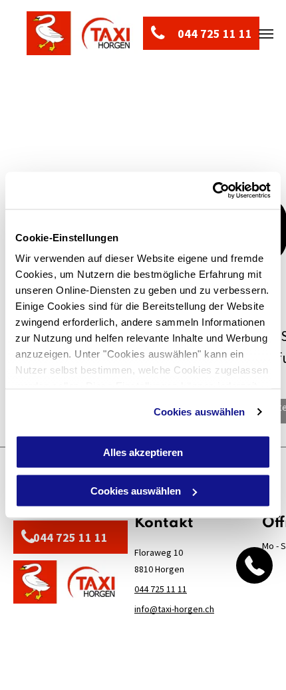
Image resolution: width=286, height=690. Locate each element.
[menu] (266, 34)
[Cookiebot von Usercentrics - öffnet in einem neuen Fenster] (212, 190)
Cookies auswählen (199, 411)
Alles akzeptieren (143, 451)
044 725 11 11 (160, 589)
